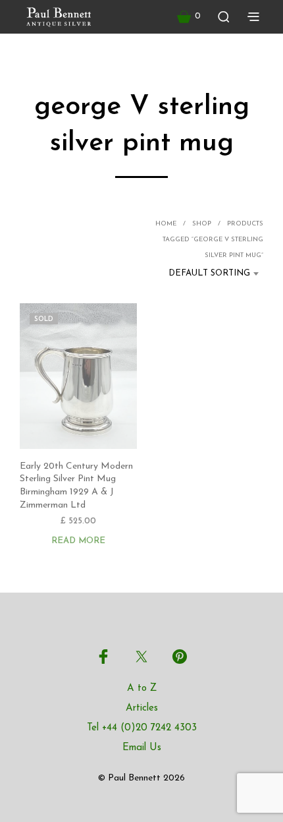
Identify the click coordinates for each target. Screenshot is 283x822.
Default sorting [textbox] (209, 273)
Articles (142, 708)
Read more (78, 541)
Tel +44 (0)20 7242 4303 (142, 728)
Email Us (141, 748)
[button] (189, 16)
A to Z (142, 688)
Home (165, 223)
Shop (201, 223)
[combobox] (204, 273)
